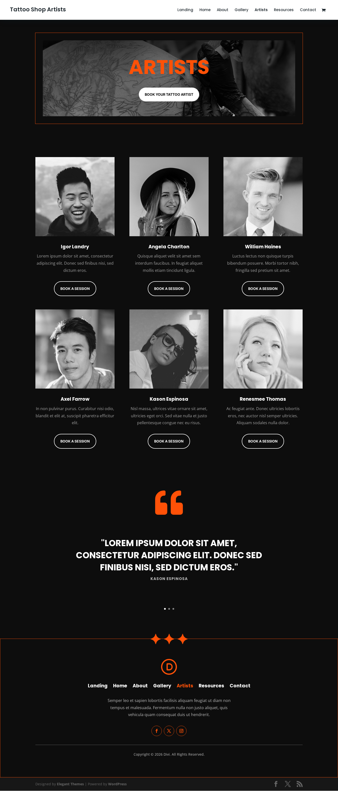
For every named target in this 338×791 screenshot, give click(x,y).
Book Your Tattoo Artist (169, 94)
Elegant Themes (70, 784)
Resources (284, 10)
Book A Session (75, 288)
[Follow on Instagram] (181, 731)
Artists (261, 10)
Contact (308, 10)
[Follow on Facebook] (156, 731)
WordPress (117, 784)
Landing (185, 10)
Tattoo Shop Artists (38, 9)
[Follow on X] (169, 731)
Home (205, 10)
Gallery (241, 10)
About (222, 10)
